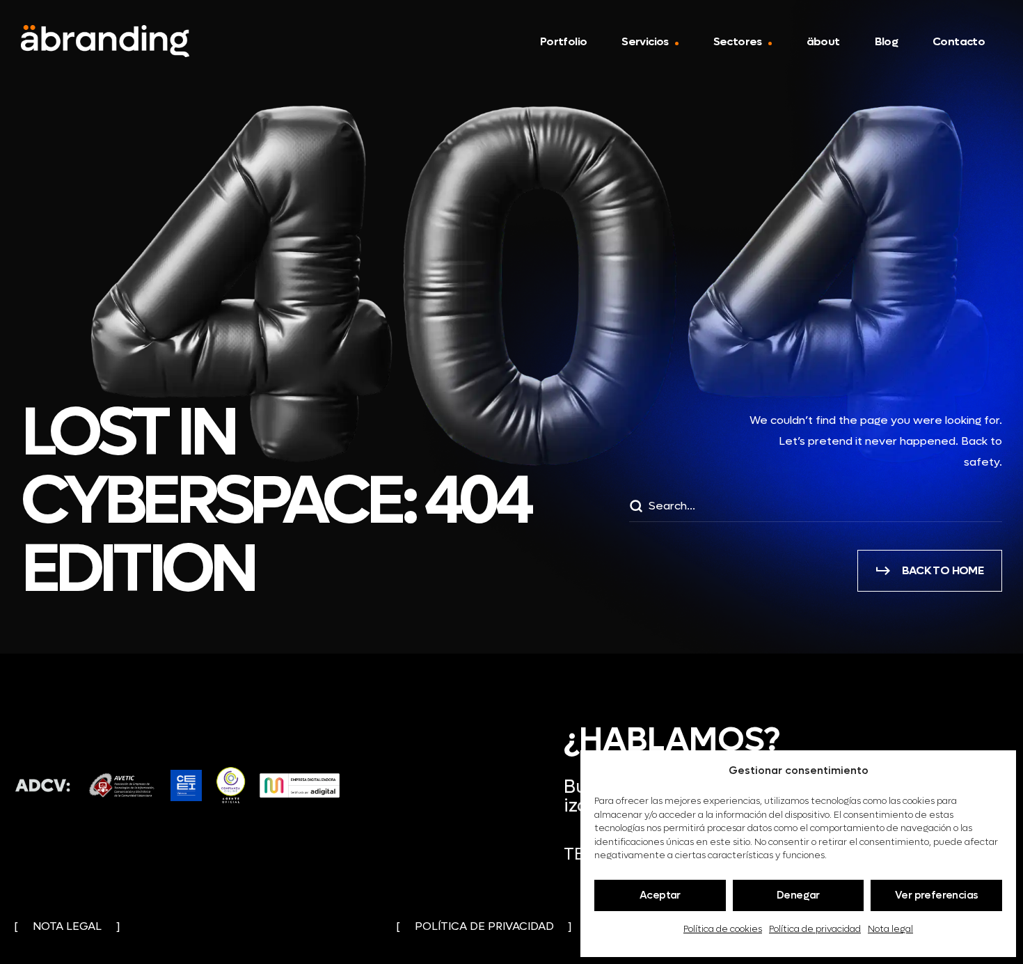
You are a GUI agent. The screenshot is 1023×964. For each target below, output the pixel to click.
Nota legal (890, 929)
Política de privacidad (815, 929)
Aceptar (660, 895)
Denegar (798, 895)
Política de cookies (722, 929)
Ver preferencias (936, 895)
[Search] (635, 508)
